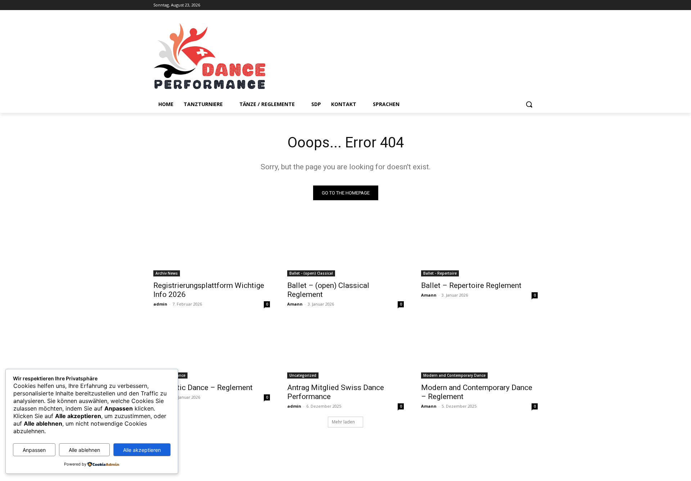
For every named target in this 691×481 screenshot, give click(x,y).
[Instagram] (533, 5)
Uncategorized (302, 375)
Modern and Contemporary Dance (454, 375)
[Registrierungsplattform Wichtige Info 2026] (211, 247)
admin (160, 304)
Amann (295, 304)
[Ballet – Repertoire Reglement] (479, 247)
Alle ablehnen (84, 450)
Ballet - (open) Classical (311, 273)
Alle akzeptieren (142, 450)
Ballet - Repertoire (440, 273)
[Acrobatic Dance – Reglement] (211, 349)
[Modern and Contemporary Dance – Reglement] (479, 349)
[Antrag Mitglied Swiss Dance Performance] (345, 349)
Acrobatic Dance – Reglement (203, 387)
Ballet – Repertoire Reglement (471, 285)
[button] (529, 104)
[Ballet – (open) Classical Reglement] (345, 247)
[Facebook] (523, 5)
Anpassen (34, 450)
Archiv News (166, 273)
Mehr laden (343, 422)
